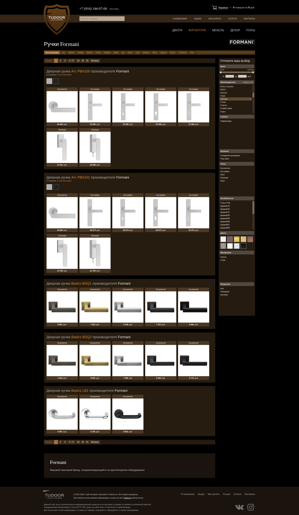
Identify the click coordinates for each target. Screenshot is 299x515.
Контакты (249, 19)
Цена (222, 66)
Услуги (232, 19)
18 (78, 60)
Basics (71, 52)
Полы (250, 30)
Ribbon (146, 52)
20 (87, 60)
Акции (197, 19)
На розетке (62, 106)
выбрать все (248, 82)
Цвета (223, 233)
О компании (180, 19)
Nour (130, 52)
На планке (95, 106)
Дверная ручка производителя (88, 71)
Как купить (215, 19)
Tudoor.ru (56, 19)
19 (82, 60)
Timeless (183, 52)
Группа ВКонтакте (239, 507)
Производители (227, 82)
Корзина (223, 7)
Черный (56, 81)
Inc (123, 52)
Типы (223, 164)
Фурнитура (197, 30)
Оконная (62, 147)
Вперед (95, 60)
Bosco (89, 52)
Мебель (218, 30)
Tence (172, 52)
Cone (98, 52)
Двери (177, 30)
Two (192, 52)
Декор (235, 30)
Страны (224, 117)
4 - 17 (71, 60)
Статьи (237, 494)
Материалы (225, 253)
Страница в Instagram (250, 507)
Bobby (80, 52)
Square (163, 52)
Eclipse (107, 52)
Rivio (155, 52)
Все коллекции (52, 52)
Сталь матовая (49, 81)
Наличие (224, 151)
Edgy (116, 52)
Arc (63, 52)
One (137, 52)
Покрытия (225, 284)
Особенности (226, 198)
